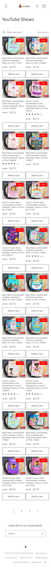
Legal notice (36, 562)
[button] (6, 6)
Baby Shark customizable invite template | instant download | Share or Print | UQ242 (37, 156)
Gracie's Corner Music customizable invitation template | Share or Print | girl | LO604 (13, 206)
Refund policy (41, 553)
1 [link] (13, 510)
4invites (13, 553)
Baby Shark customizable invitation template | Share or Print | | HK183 (37, 340)
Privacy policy (11, 558)
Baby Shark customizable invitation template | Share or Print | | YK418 (37, 297)
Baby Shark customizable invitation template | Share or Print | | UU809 (37, 60)
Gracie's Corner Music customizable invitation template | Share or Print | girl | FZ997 (37, 206)
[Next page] (37, 511)
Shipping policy (41, 558)
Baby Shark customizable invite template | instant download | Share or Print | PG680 (13, 436)
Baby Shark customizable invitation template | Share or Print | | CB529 (13, 340)
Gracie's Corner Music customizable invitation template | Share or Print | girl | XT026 (13, 481)
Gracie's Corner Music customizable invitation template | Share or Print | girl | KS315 (37, 481)
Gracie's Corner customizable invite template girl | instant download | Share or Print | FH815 (37, 386)
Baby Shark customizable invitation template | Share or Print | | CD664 (37, 250)
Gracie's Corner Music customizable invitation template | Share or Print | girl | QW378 (13, 251)
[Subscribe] (42, 533)
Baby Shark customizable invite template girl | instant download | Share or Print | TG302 (37, 436)
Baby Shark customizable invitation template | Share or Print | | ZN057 (13, 297)
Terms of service (26, 558)
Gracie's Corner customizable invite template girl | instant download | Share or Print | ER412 (37, 106)
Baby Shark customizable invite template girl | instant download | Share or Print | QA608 (13, 156)
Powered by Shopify (25, 553)
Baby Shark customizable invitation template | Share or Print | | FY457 (13, 60)
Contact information (21, 562)
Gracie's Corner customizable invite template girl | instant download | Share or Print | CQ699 (13, 386)
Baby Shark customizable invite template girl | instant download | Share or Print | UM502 (13, 104)
